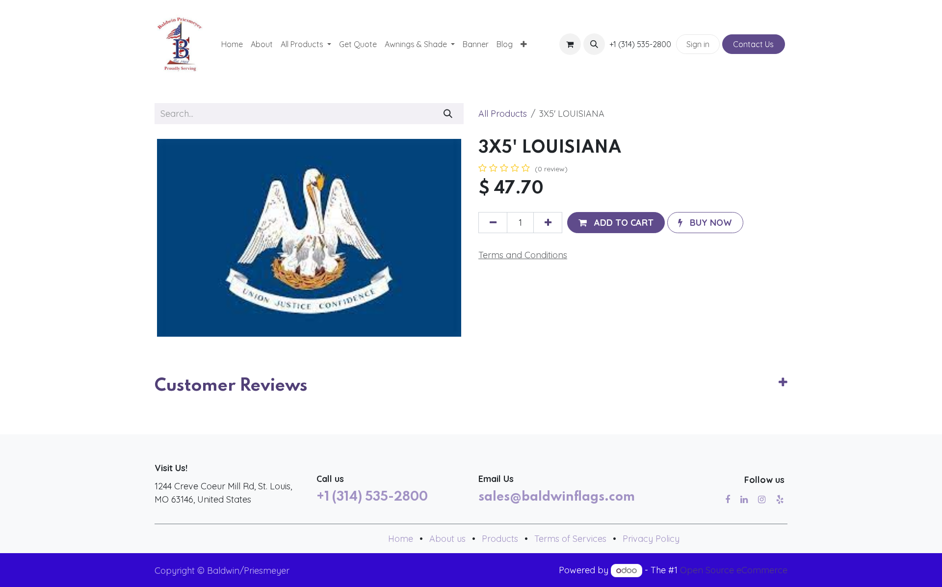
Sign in (697, 44)
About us (447, 538)
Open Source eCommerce (733, 570)
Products (500, 538)
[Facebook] (728, 500)
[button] (594, 44)
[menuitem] (232, 44)
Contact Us (753, 44)
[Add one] (547, 222)
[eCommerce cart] (570, 44)
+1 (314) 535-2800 (372, 497)
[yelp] (780, 500)
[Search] (448, 113)
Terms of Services (570, 538)
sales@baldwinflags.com (556, 497)
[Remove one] (492, 222)
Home (400, 538)
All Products (502, 113)
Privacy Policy (651, 538)
